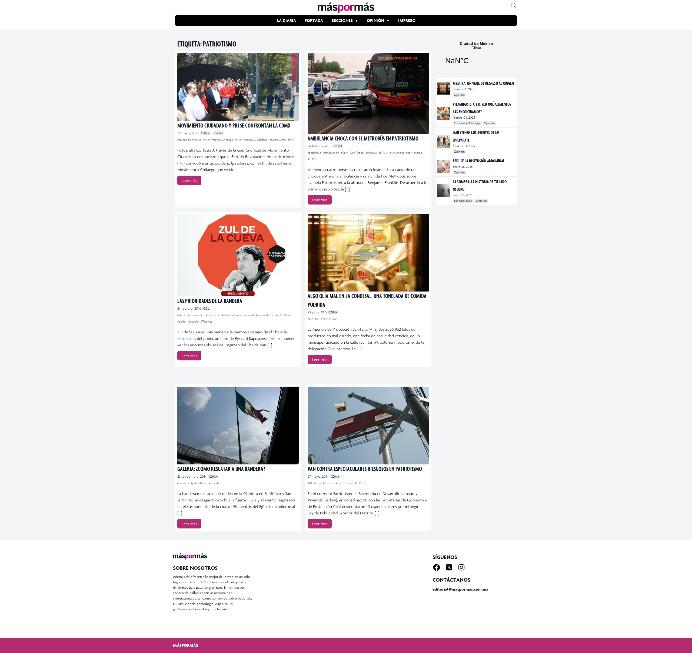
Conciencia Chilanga (467, 123)
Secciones (342, 20)
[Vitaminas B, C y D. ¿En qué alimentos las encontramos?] (444, 113)
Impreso (406, 20)
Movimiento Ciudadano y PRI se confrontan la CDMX (233, 125)
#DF (310, 483)
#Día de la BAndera (218, 315)
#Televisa (206, 321)
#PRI (290, 140)
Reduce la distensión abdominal (479, 160)
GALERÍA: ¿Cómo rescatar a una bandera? (221, 468)
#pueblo (194, 321)
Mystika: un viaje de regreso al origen (483, 83)
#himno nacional (243, 315)
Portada (314, 20)
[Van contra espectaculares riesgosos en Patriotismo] (368, 425)
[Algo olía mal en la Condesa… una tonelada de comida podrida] (368, 253)
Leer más (189, 180)
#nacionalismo (265, 315)
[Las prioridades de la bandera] (238, 255)
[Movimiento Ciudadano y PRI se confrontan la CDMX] (238, 87)
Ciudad (218, 133)
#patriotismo (278, 140)
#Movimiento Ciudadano (251, 140)
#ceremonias (196, 315)
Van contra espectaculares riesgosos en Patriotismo (365, 468)
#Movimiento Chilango (218, 140)
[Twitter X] (449, 567)
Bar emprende (463, 201)
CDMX (205, 133)
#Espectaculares (324, 483)
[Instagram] (461, 567)
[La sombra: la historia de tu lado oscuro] (444, 190)
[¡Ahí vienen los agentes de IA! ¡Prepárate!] (444, 141)
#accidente (315, 153)
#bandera (183, 483)
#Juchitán (314, 319)
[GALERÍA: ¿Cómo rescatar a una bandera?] (238, 425)
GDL (206, 308)
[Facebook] (436, 567)
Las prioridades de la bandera (209, 300)
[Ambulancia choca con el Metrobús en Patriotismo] (368, 93)
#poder (182, 321)
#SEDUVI (360, 483)
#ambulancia (331, 153)
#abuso (182, 315)
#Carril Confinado (353, 153)
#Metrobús (397, 153)
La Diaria (286, 20)
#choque (372, 153)
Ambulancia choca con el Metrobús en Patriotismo (363, 138)
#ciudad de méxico (189, 140)
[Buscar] (513, 5)
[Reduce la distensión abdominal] (444, 166)
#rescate (214, 483)
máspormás (185, 645)
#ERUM (384, 153)
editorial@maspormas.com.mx (460, 589)
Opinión (375, 20)
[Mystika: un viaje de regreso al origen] (444, 88)
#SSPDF (312, 159)
